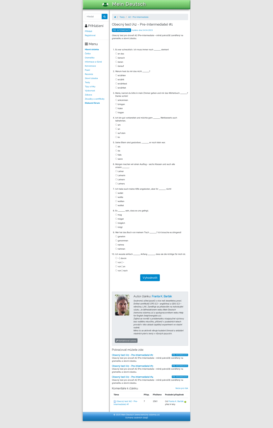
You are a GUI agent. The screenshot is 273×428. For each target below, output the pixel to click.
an (118, 129)
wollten (120, 201)
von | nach (122, 270)
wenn (120, 159)
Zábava (88, 94)
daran (120, 62)
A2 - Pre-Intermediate (138, 17)
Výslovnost (90, 90)
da (118, 150)
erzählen (121, 75)
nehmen (121, 249)
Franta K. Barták (162, 296)
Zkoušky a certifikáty (95, 99)
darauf (120, 66)
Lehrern (121, 179)
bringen (121, 104)
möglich (121, 223)
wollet (120, 193)
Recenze (89, 74)
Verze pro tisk (181, 388)
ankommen (122, 100)
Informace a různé (93, 62)
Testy (87, 82)
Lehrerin (121, 175)
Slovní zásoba (91, 78)
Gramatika (89, 57)
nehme (120, 244)
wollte (120, 197)
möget (120, 219)
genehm (121, 236)
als (118, 146)
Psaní (87, 70)
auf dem (121, 133)
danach (121, 58)
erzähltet (121, 88)
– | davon (121, 258)
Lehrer (120, 171)
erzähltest (122, 83)
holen (120, 108)
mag (119, 215)
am (119, 125)
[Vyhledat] (104, 16)
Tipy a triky (90, 86)
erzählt (120, 79)
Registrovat (90, 35)
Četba (88, 53)
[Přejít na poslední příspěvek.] (185, 401)
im (118, 137)
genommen (122, 240)
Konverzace (90, 66)
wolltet (120, 205)
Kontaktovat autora (127, 340)
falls (119, 155)
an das (120, 53)
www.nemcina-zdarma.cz (147, 414)
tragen (120, 112)
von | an (121, 266)
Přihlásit (88, 31)
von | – (120, 262)
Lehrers (121, 183)
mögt (120, 227)
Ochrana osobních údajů (136, 417)
